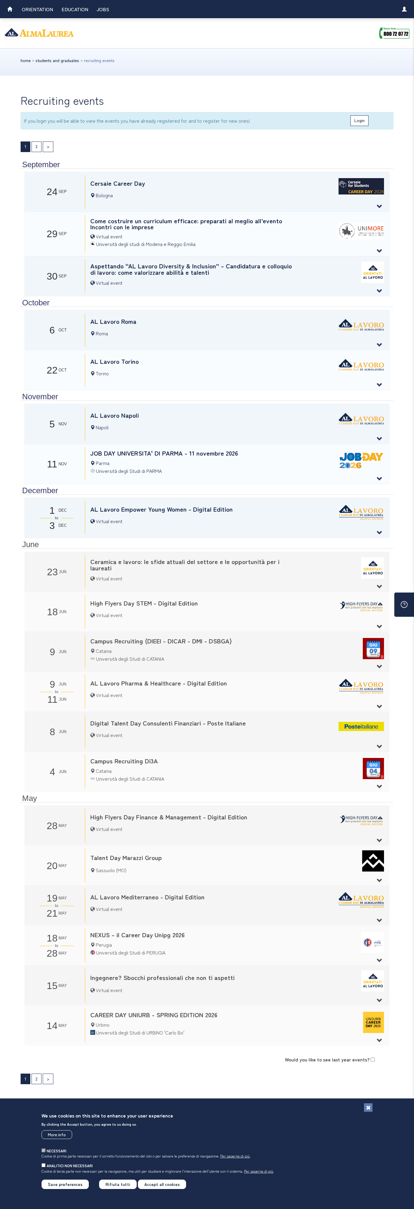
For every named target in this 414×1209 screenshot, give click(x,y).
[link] (10, 10)
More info (57, 1134)
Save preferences (65, 1184)
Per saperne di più (235, 1155)
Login (359, 120)
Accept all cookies (162, 1184)
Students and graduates (57, 60)
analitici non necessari (70, 1165)
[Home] (39, 33)
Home (26, 60)
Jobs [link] (103, 9)
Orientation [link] (37, 9)
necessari (56, 1150)
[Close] (368, 1107)
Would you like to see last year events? (327, 1059)
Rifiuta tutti (117, 1184)
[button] (207, 192)
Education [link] (75, 9)
